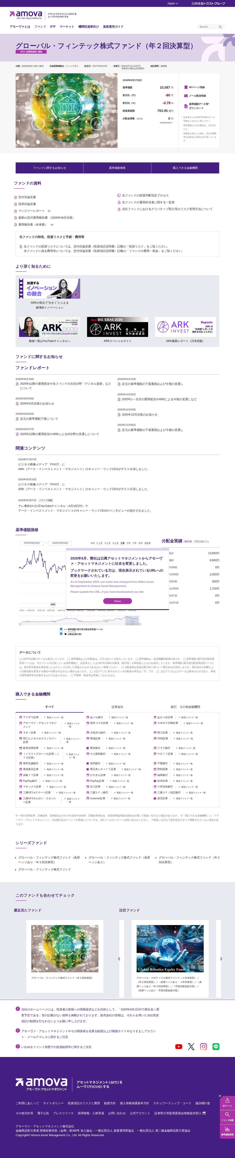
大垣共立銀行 (98, 732)
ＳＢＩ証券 (29, 732)
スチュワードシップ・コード (172, 1103)
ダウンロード (199, 106)
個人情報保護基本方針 (134, 1103)
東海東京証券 (31, 769)
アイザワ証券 (31, 717)
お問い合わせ (117, 1113)
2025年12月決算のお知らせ (140, 414)
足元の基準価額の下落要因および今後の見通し (152, 384)
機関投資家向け (88, 26)
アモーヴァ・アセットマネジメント (40, 725)
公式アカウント (140, 1113)
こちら (193, 121)
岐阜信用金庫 (31, 748)
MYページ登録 (197, 87)
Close (117, 601)
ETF (53, 26)
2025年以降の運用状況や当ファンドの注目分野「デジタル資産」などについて (65, 386)
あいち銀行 (96, 717)
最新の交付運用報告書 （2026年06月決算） (46, 217)
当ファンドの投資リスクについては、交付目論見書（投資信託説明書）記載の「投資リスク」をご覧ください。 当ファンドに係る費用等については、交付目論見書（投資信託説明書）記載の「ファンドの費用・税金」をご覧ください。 (104, 249)
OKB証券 (162, 738)
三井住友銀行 (165, 786)
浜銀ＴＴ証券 (31, 775)
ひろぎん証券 (98, 775)
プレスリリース (63, 1113)
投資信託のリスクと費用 (84, 1103)
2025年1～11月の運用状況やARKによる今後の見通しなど (159, 399)
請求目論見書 (27, 204)
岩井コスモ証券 (99, 723)
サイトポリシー (53, 1103)
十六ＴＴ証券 (165, 753)
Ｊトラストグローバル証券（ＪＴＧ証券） (41, 755)
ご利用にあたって (27, 1103)
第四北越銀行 (31, 763)
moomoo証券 (97, 798)
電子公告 (43, 1113)
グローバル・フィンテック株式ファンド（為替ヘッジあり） (119, 860)
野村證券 (162, 769)
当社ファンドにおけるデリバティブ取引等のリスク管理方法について (167, 209)
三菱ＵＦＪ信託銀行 (169, 792)
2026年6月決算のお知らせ (37, 403)
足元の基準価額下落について (39, 418)
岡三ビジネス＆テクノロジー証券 (40, 740)
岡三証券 (162, 732)
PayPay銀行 (30, 781)
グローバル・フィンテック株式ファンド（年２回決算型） (189, 860)
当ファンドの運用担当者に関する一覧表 (148, 202)
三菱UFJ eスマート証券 (37, 792)
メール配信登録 (197, 95)
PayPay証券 (97, 781)
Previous (119, 959)
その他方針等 (24, 1113)
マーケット (67, 26)
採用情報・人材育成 (91, 1113)
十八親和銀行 (98, 753)
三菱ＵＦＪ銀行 (99, 792)
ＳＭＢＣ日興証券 (167, 723)
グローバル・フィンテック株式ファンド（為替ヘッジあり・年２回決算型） (49, 860)
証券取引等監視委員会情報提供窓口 (180, 1113)
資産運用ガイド (113, 26)
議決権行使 (202, 1103)
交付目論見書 (27, 197)
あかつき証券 (165, 717)
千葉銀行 (162, 763)
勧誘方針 (110, 1103)
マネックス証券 (32, 786)
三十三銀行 (163, 748)
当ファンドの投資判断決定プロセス (145, 195)
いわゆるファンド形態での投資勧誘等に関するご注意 (56, 1047)
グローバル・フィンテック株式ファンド (44, 869)
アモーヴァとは (20, 26)
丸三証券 (95, 786)
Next (221, 959)
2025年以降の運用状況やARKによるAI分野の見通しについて (59, 434)
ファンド (40, 26)
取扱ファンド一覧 (55, 717)
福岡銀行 (162, 775)
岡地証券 (95, 738)
